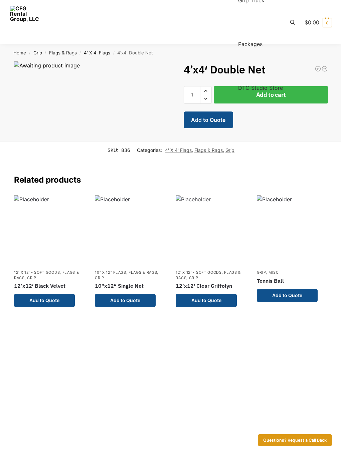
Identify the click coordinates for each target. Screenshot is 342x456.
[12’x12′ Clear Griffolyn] (211, 230)
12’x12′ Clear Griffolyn (204, 285)
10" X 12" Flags (110, 272)
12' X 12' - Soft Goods (37, 272)
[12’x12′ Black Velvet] (49, 230)
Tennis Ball (270, 280)
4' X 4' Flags (97, 52)
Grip (37, 52)
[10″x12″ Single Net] (130, 230)
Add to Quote (208, 120)
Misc (274, 272)
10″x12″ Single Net (119, 285)
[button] (318, 22)
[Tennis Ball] (292, 230)
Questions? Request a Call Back (295, 440)
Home (19, 52)
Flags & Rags (63, 52)
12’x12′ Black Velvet (39, 285)
